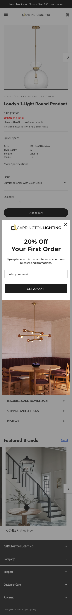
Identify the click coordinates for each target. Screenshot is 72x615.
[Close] (65, 224)
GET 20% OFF (36, 288)
